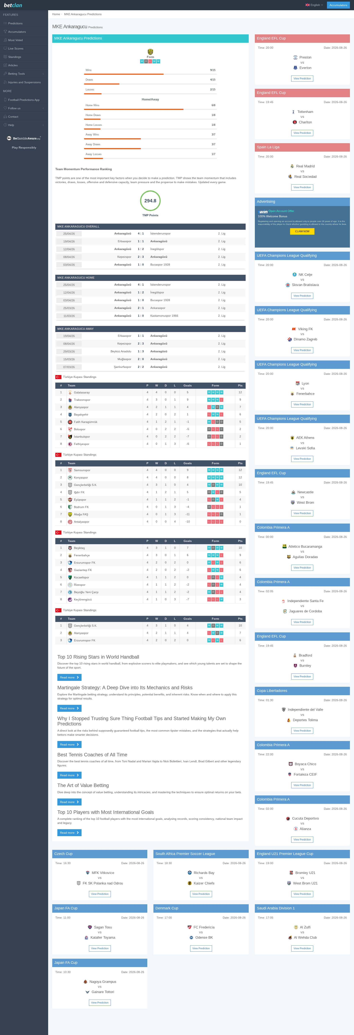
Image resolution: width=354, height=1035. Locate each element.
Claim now (302, 231)
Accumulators (338, 5)
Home (56, 14)
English (315, 5)
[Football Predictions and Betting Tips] (13, 4)
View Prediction (302, 78)
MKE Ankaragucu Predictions (83, 14)
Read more (67, 677)
